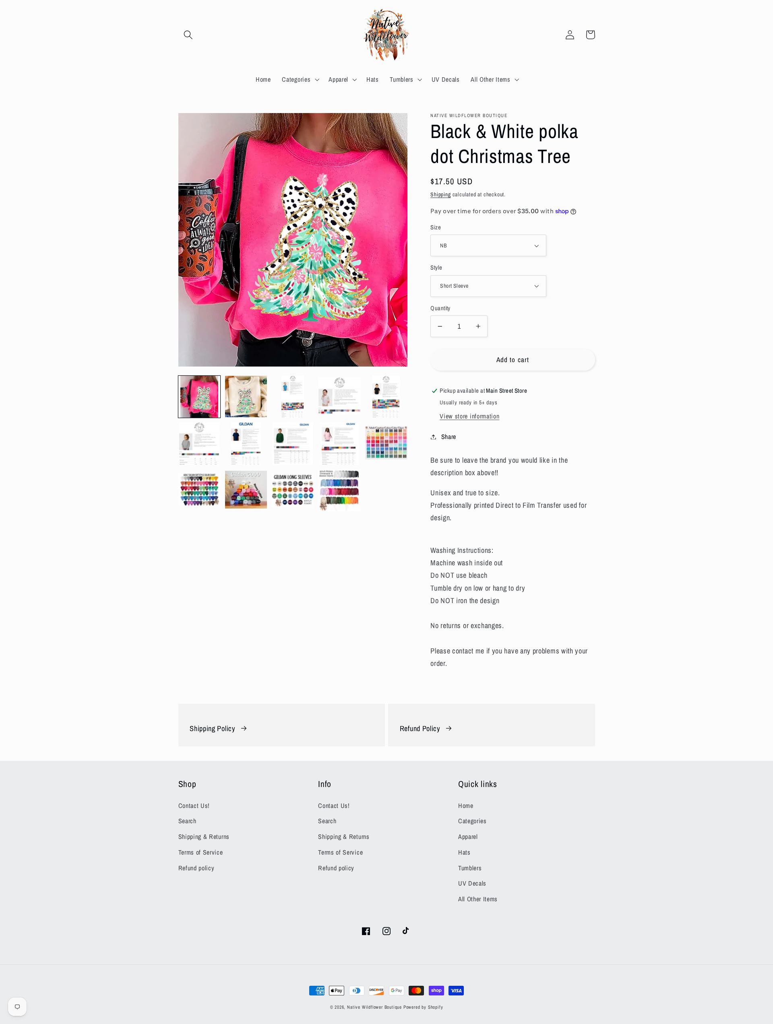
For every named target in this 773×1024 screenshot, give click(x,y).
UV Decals (472, 883)
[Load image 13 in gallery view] (293, 490)
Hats (464, 852)
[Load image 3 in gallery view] (293, 397)
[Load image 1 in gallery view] (199, 397)
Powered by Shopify (423, 1007)
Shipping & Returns (203, 836)
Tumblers (470, 867)
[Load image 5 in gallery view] (386, 397)
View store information (469, 416)
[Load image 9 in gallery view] (339, 443)
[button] (188, 35)
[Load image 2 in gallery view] (246, 397)
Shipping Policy (212, 728)
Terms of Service (200, 852)
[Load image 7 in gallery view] (246, 443)
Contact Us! (194, 805)
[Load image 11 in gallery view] (199, 490)
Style (436, 268)
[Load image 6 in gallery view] (199, 443)
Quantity (440, 308)
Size (435, 227)
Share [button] (448, 436)
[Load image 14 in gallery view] (339, 490)
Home (465, 805)
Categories (472, 820)
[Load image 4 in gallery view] (339, 397)
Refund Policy (420, 728)
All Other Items (478, 898)
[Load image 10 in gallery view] (386, 443)
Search (187, 820)
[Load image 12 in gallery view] (246, 490)
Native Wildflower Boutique (374, 1007)
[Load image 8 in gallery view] (293, 443)
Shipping (440, 194)
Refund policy (196, 867)
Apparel (468, 836)
